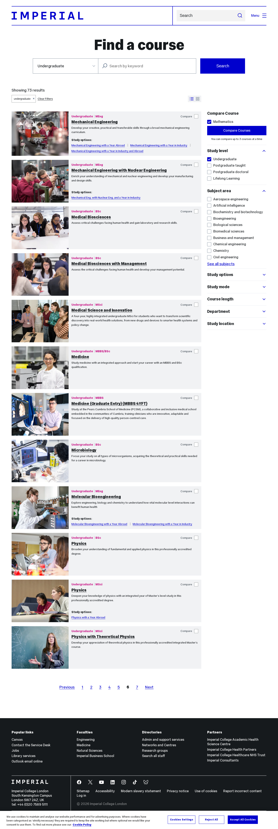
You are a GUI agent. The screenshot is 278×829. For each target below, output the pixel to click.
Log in (81, 795)
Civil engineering (225, 257)
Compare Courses (236, 130)
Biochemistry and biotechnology (238, 212)
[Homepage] (92, 15)
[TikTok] (135, 782)
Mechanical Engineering (94, 121)
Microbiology (83, 450)
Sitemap (83, 791)
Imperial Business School (95, 756)
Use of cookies (206, 791)
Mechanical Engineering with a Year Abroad (98, 145)
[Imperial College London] (38, 782)
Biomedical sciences (228, 231)
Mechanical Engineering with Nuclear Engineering (119, 170)
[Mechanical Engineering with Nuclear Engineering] (40, 181)
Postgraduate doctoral (230, 172)
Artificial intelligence (229, 205)
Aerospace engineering (230, 199)
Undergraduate (224, 159)
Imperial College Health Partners (231, 749)
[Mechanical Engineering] (40, 133)
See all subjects (221, 263)
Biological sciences (227, 225)
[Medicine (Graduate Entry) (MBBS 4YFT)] (40, 414)
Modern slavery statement (141, 791)
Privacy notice (178, 791)
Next (149, 687)
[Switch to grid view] (198, 99)
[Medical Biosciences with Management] (40, 274)
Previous (67, 687)
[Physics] (40, 554)
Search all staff (153, 756)
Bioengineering (224, 218)
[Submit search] (239, 15)
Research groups (155, 750)
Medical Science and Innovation (101, 310)
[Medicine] (40, 367)
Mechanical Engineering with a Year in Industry (158, 145)
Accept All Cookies (243, 819)
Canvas (17, 739)
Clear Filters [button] (45, 98)
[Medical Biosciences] (40, 227)
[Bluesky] (146, 782)
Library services (23, 756)
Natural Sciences (89, 750)
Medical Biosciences (91, 217)
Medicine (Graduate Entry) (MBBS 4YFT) (109, 403)
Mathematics (223, 122)
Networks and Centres (159, 745)
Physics (78, 543)
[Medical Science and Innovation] (40, 321)
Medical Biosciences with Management (109, 263)
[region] (139, 820)
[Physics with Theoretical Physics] (40, 647)
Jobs (15, 750)
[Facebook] (79, 782)
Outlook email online (27, 761)
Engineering (86, 739)
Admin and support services (163, 739)
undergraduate (22, 98)
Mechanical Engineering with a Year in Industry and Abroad (107, 151)
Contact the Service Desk (31, 745)
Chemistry (221, 251)
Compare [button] (186, 116)
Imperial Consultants (223, 760)
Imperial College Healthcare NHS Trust (236, 755)
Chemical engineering (229, 244)
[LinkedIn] (112, 782)
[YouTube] (101, 782)
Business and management (233, 238)
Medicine (80, 356)
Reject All (211, 819)
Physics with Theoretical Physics (103, 636)
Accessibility (105, 791)
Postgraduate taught (229, 165)
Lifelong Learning (226, 178)
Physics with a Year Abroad (88, 617)
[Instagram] (123, 782)
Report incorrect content (242, 791)
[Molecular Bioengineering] (40, 507)
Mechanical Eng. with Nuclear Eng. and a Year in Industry (105, 197)
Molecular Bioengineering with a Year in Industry (162, 524)
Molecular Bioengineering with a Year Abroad (99, 524)
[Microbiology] (40, 461)
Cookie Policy (82, 824)
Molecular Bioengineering (96, 496)
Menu (255, 15)
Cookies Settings (181, 819)
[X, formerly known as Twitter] (90, 782)
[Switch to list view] (191, 99)
